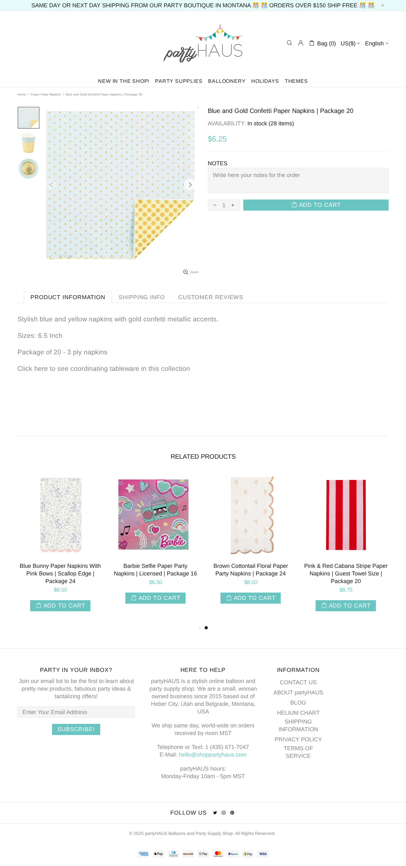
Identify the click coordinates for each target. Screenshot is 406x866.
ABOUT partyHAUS (298, 692)
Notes (217, 163)
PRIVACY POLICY (298, 739)
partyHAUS (203, 43)
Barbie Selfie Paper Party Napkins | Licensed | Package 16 (348, 570)
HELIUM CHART (298, 713)
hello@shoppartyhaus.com (212, 754)
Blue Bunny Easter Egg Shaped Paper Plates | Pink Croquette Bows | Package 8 (157, 573)
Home (21, 94)
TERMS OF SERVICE (298, 752)
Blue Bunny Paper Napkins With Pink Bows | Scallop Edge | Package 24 (252, 573)
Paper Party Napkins (46, 94)
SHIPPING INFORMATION (298, 725)
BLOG (298, 702)
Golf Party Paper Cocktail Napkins (62, 570)
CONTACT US (298, 682)
